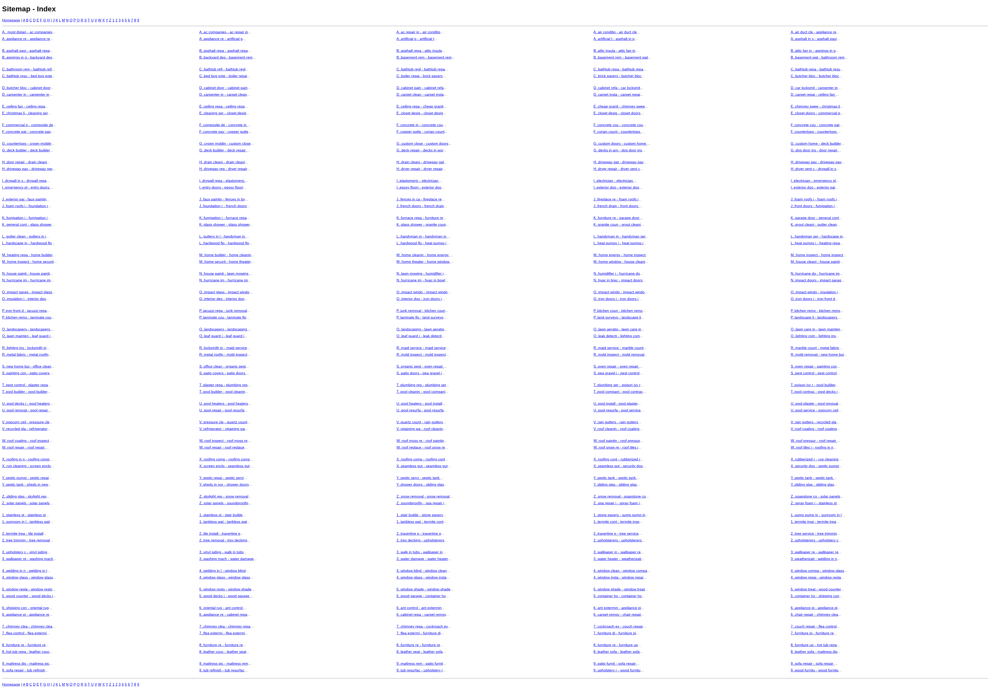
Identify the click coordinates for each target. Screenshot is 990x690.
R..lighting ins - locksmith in (24, 348)
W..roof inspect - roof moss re (223, 441)
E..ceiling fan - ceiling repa (23, 106)
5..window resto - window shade (225, 589)
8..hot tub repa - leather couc (26, 652)
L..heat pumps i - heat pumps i (618, 243)
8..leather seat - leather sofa (420, 652)
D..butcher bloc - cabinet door (26, 88)
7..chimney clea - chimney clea (27, 626)
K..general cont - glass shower (26, 224)
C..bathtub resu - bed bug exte (27, 76)
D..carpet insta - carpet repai (616, 94)
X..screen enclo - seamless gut (224, 466)
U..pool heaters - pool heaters (223, 403)
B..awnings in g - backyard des (27, 57)
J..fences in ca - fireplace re (419, 199)
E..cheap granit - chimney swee (619, 106)
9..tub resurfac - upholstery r (420, 670)
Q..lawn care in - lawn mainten (815, 329)
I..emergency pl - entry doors (26, 187)
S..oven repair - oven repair (616, 366)
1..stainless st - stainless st (24, 515)
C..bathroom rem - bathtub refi (27, 69)
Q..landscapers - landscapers (26, 329)
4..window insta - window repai (618, 577)
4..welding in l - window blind (222, 571)
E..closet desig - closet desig (420, 113)
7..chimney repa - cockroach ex (422, 626)
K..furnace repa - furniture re (420, 218)
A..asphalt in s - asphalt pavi (814, 39)
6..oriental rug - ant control (221, 608)
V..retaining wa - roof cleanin (420, 429)
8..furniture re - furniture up (615, 645)
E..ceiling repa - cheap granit (420, 106)
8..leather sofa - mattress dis (814, 652)
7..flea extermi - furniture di (419, 633)
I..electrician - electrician (613, 180)
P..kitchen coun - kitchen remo (617, 311)
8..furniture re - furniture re (24, 645)
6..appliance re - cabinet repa (223, 614)
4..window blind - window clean (422, 571)
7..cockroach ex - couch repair (618, 626)
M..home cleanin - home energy (423, 255)
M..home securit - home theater (225, 261)
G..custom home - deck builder (816, 143)
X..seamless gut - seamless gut (422, 466)
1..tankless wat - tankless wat (223, 521)
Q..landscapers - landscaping (223, 329)
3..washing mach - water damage (226, 559)
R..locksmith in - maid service (223, 348)
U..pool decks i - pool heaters (26, 403)
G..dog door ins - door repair (814, 150)
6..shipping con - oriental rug (25, 608)
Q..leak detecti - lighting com (616, 336)
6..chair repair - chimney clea (814, 614)
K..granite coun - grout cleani (617, 224)
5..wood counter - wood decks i (27, 596)
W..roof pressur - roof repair (814, 441)
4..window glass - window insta (422, 577)
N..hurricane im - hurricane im (26, 280)
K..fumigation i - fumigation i (24, 218)
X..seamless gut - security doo (618, 466)
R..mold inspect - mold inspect (421, 354)
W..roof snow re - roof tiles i (615, 447)
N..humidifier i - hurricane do (616, 273)
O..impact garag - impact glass (27, 292)
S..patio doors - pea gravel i (419, 373)
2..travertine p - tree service (616, 533)
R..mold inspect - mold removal (618, 354)
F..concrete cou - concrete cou (618, 125)
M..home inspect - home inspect (817, 255)
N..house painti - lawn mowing (224, 273)
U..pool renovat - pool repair (25, 410)
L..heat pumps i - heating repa (815, 243)
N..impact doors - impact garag (816, 280)
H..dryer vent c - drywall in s (813, 169)
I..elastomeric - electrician (418, 180)
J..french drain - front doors (616, 206)
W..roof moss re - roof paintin (420, 441)
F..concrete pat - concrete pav (26, 131)
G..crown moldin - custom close (225, 143)
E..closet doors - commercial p (815, 113)
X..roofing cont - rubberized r (616, 459)
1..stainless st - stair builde (221, 515)
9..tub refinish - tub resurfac (221, 670)
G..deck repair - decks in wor (420, 150)
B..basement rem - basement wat (620, 57)
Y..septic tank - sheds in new (25, 484)
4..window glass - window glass (27, 577)
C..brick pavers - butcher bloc (617, 76)
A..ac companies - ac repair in (223, 32)
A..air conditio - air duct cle (615, 32)
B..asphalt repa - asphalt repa (223, 50)
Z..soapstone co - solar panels (815, 496)
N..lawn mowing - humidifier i (420, 273)
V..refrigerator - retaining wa (222, 429)
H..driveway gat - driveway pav (618, 162)
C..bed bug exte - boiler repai (223, 76)
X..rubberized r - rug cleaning (814, 459)
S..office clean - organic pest (222, 366)
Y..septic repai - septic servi (221, 478)
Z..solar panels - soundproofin (223, 503)
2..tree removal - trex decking (223, 540)
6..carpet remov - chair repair (617, 614)
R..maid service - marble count (618, 348)
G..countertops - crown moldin (26, 143)
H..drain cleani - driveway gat (420, 162)
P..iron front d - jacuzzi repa (24, 311)
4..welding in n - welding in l (24, 571)
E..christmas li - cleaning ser (25, 113)
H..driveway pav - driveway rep (27, 169)
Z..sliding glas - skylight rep (24, 496)
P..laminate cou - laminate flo (222, 317)
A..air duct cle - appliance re (813, 32)
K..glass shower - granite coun (421, 224)
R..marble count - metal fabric (815, 348)
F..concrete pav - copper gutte (223, 131)
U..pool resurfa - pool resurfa (420, 410)
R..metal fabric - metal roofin (25, 354)
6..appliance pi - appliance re (25, 614)
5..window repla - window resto (27, 589)
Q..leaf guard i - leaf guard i (221, 336)
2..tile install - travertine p (219, 533)
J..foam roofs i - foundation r (25, 206)
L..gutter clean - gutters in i (24, 236)
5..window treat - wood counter (816, 589)
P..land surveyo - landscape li (617, 317)
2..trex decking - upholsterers (420, 540)
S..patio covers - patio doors (222, 373)
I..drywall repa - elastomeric (222, 180)
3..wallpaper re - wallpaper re (814, 552)
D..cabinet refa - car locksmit (616, 88)
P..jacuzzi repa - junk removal (223, 311)
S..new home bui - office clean (26, 366)
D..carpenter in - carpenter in (25, 94)
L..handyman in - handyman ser (619, 236)
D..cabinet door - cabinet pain (223, 88)
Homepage (11, 20)
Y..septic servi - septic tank (419, 478)
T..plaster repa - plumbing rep (223, 385)
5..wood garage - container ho (421, 596)
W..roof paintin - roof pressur (616, 441)
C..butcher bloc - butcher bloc (815, 76)
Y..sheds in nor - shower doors (224, 484)
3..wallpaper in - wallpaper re (617, 552)
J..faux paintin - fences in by (222, 199)
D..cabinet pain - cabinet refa (420, 88)
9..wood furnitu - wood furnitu (814, 670)
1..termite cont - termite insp (616, 521)
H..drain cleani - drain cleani (222, 162)
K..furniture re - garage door (616, 218)
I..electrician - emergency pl (813, 180)
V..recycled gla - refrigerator (24, 429)
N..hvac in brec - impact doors (617, 280)
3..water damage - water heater (422, 559)
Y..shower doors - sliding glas (420, 484)
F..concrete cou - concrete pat (815, 125)
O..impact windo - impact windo (422, 292)
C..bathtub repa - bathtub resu (815, 69)
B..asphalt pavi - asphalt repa (26, 50)
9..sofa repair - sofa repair (812, 663)
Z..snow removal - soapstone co (619, 496)
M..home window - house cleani (619, 261)
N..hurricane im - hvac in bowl (421, 280)
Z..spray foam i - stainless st (814, 503)
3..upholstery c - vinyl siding (24, 552)
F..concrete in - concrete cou (420, 125)
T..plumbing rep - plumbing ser (421, 385)
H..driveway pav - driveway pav (816, 162)
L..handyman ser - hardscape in (817, 236)
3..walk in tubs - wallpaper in (420, 552)
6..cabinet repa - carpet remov (421, 614)
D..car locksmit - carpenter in (814, 88)
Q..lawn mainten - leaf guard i (26, 336)
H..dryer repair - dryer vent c (616, 169)
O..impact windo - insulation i (814, 292)
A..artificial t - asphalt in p (613, 39)
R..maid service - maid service (421, 348)
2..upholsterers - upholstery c (814, 540)
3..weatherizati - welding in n (814, 559)
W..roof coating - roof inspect (25, 441)
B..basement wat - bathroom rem (818, 57)
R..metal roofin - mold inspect (223, 354)
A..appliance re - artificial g (221, 39)
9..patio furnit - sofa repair (615, 663)
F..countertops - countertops (814, 131)
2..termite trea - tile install (22, 533)
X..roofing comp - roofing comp (224, 459)
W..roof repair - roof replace (221, 447)
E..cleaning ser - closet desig (222, 113)
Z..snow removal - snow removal (423, 496)
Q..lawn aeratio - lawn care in (617, 329)
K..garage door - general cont (815, 218)
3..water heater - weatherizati (617, 559)
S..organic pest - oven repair (420, 366)
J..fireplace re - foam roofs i (615, 199)
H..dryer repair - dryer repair (419, 169)
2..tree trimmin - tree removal (26, 540)
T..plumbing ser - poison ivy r (616, 385)
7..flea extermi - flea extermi (222, 633)
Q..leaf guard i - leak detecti (419, 336)
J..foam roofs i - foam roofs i (814, 199)
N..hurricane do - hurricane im (815, 273)
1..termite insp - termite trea (813, 521)
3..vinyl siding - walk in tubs (221, 552)
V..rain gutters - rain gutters (615, 422)
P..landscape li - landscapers (814, 317)
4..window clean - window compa (620, 571)
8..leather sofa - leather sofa (616, 652)
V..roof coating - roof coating (814, 429)
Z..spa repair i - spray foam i (616, 503)
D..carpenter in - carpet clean (223, 94)
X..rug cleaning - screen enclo (26, 466)
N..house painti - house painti (26, 273)
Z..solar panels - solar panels (26, 503)
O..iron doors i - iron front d (813, 299)
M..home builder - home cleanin (225, 255)
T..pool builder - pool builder (24, 391)
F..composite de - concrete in (223, 125)
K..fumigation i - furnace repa (223, 218)
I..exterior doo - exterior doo (616, 187)
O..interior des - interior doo (221, 299)
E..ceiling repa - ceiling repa (222, 106)
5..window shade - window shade (423, 589)
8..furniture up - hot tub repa (814, 645)
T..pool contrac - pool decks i (814, 391)
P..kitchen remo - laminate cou (26, 317)
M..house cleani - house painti (815, 261)
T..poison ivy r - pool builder (813, 385)
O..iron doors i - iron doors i (615, 299)
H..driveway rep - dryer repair (223, 169)
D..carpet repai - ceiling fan (813, 94)
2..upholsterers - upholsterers (617, 540)
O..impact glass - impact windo (224, 292)
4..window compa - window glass (817, 571)
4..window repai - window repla (816, 577)
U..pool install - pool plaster (615, 403)
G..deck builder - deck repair (223, 150)
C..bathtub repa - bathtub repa (618, 69)
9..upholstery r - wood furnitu (616, 670)
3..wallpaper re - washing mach (27, 559)
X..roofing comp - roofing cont (421, 459)
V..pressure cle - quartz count (223, 422)
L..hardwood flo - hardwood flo (224, 243)
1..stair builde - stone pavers (420, 515)
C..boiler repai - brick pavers (420, 76)
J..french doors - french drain (420, 206)
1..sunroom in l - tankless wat (26, 521)
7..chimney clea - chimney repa (224, 626)
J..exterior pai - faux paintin (24, 199)
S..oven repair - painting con (814, 366)
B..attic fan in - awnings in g (813, 50)
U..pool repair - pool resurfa (221, 410)
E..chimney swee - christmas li (815, 106)
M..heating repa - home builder (27, 255)
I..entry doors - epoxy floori (221, 187)
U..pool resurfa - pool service (617, 410)
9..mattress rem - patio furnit (420, 663)
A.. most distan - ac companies (27, 32)
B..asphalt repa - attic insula (419, 50)
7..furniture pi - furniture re (812, 633)
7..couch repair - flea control (814, 626)
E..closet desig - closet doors (616, 113)
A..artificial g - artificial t (415, 39)
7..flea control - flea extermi (24, 633)
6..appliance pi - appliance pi (814, 608)
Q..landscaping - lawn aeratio (420, 329)
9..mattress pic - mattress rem (223, 663)
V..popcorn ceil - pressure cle (26, 422)
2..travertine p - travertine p (419, 533)
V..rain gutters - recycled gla (813, 422)
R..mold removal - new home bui (817, 354)
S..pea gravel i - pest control (616, 373)
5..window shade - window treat (619, 589)
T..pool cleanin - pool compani (421, 391)
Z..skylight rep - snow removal (223, 496)
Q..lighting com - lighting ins (813, 336)
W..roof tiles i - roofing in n (812, 447)
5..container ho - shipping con (815, 596)
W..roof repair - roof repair (24, 447)
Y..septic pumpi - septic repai (25, 478)
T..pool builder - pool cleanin (222, 391)
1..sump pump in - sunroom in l (816, 515)
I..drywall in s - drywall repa (24, 180)
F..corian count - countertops (617, 131)
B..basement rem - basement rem (424, 57)
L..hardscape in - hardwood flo (27, 243)
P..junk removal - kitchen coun (421, 311)
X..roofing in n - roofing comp (26, 459)
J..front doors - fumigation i (813, 206)
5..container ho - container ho (617, 596)
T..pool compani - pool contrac (618, 391)
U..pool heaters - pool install (419, 403)
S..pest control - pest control (814, 373)
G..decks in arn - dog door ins (617, 150)
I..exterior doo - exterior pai (813, 187)
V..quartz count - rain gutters (420, 422)
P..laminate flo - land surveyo (420, 317)
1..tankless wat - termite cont (420, 521)
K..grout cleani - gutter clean (814, 224)
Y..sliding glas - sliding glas (615, 484)
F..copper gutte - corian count (420, 131)
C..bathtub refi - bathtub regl (222, 69)
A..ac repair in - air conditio (418, 32)
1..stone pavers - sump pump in (619, 515)
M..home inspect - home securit (28, 261)
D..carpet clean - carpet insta (420, 94)
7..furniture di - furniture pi (614, 633)
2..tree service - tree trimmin (814, 533)
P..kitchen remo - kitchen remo (815, 311)
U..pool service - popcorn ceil (814, 410)
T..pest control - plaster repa (25, 385)
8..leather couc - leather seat (222, 652)
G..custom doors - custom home (620, 143)
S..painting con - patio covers (26, 373)
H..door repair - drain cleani (24, 162)
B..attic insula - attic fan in (614, 50)
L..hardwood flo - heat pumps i (421, 243)
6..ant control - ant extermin (419, 608)
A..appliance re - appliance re (26, 39)
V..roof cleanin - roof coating (616, 429)
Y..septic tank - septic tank (615, 478)
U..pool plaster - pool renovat (814, 403)
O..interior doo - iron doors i (419, 299)
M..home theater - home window (423, 261)
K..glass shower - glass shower (224, 224)
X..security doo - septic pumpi (815, 466)
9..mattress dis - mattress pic (25, 663)
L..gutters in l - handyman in (222, 236)
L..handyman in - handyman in (422, 236)
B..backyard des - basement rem (226, 57)
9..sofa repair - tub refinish (23, 670)
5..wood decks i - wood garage (224, 596)
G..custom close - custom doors (422, 143)
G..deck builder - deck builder (26, 150)
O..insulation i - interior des (24, 299)
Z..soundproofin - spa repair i (420, 503)
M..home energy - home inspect (619, 255)
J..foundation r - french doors (223, 206)
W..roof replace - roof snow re (421, 447)
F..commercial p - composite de (27, 125)
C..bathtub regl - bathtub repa (421, 69)
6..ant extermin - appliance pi (617, 608)
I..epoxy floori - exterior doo (419, 187)
